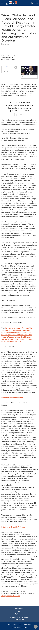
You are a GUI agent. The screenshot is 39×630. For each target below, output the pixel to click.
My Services (18, 613)
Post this (20, 115)
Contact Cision (19, 608)
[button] (31, 3)
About (19, 611)
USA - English (6, 44)
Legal (9, 624)
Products (19, 610)
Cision (22, 627)
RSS (20, 624)
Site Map (15, 624)
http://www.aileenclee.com (12, 398)
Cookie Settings (27, 624)
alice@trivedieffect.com (10, 596)
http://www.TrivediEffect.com (13, 527)
